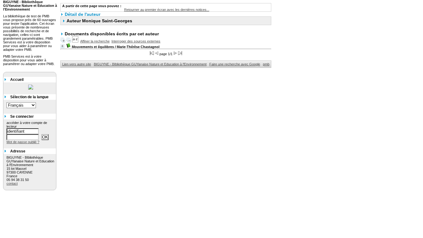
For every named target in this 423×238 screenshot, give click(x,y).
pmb (266, 64)
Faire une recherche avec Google (234, 64)
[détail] (62, 46)
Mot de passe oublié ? (23, 142)
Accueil (17, 79)
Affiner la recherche (95, 41)
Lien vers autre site (76, 64)
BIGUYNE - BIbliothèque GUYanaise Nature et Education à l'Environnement (150, 64)
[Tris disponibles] (75, 41)
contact (12, 183)
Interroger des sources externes (135, 41)
